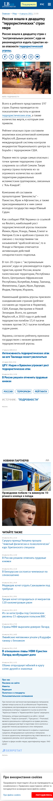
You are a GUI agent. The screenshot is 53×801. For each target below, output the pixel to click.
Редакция (7, 689)
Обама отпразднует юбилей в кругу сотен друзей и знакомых (23, 666)
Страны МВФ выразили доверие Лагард (25, 627)
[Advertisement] (26, 428)
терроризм (24, 391)
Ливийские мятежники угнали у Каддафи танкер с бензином (26, 638)
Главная (6, 13)
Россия (8, 391)
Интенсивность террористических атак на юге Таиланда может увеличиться (25, 355)
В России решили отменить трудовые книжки (25, 379)
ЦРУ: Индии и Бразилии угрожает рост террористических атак (25, 367)
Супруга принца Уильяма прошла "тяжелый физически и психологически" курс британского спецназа (25, 544)
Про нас (6, 679)
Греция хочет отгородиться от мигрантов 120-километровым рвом (26, 600)
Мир (14, 13)
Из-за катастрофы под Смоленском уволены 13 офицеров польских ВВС (24, 614)
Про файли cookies (12, 795)
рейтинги (41, 391)
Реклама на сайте (11, 682)
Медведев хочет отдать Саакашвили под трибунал (26, 587)
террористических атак (16, 115)
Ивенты (6, 686)
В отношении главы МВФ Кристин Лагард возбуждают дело (24, 653)
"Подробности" (28, 399)
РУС (42, 4)
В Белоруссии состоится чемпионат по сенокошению (25, 573)
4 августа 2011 (26, 13)
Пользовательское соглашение (17, 695)
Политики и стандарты (13, 692)
